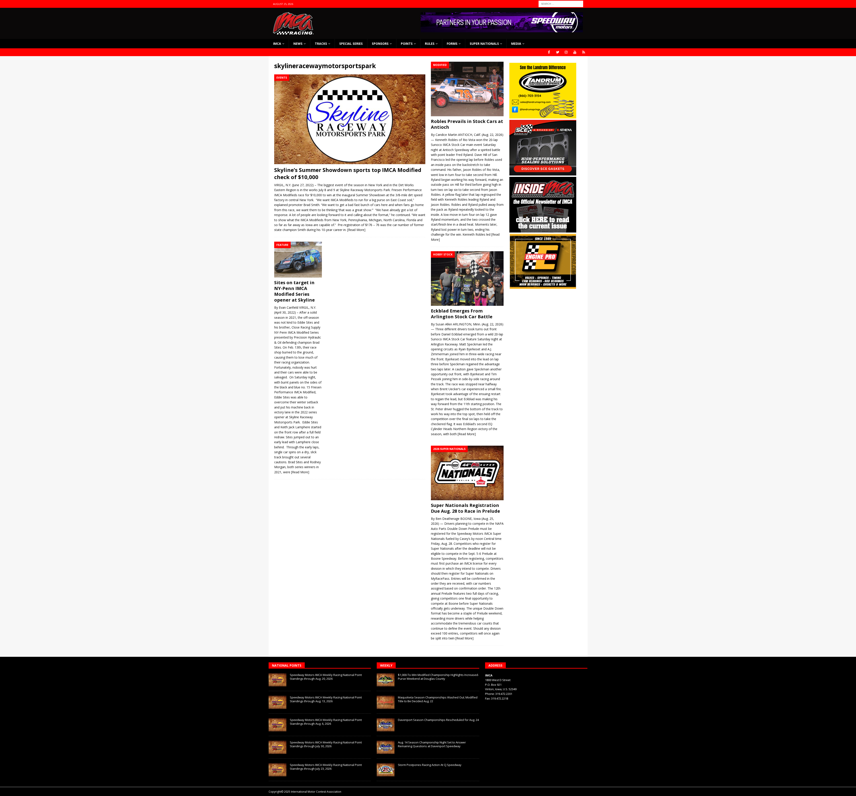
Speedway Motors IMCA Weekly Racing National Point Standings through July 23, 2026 (326, 767)
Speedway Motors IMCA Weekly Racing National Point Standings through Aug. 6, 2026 (326, 722)
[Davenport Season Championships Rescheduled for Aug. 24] (386, 724)
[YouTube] (575, 52)
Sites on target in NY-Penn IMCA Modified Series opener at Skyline (294, 291)
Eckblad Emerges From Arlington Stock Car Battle (461, 314)
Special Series (351, 43)
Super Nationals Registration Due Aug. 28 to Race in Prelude (465, 508)
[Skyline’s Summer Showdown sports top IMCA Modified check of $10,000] (349, 119)
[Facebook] (549, 52)
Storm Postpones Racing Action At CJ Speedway (429, 765)
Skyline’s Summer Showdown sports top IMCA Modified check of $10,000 (347, 173)
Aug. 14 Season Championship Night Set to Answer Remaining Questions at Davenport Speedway (432, 744)
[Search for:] (561, 3)
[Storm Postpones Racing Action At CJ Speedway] (386, 769)
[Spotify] (584, 52)
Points (407, 43)
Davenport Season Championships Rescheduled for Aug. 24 (438, 720)
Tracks (321, 43)
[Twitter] (558, 52)
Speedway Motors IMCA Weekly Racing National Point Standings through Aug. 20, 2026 (326, 677)
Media (516, 43)
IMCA (277, 43)
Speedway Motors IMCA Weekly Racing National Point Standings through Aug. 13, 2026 (326, 699)
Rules (429, 43)
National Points (286, 665)
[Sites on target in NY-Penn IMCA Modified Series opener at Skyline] (298, 260)
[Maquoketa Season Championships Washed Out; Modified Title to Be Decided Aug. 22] (386, 702)
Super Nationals (484, 43)
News (297, 43)
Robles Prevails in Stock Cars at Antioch (467, 124)
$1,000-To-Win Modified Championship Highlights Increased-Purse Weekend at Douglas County (438, 677)
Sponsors (380, 43)
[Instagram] (566, 52)
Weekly (386, 665)
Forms (452, 43)
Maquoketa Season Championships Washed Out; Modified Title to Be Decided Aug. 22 (437, 699)
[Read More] (356, 230)
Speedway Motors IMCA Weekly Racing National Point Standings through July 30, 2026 (326, 744)
